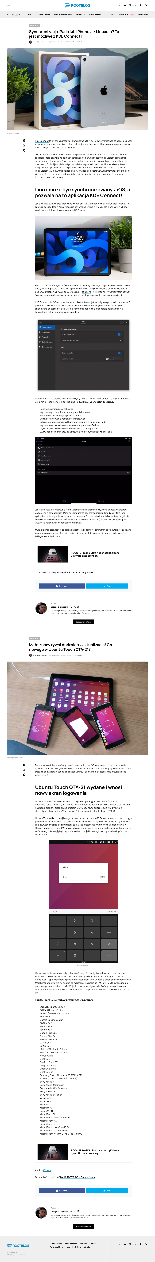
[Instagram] (130, 5)
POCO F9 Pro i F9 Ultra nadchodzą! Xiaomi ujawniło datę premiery (95, 554)
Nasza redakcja (71, 1244)
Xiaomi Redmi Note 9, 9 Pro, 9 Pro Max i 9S (61, 1133)
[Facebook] (146, 5)
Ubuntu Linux (72, 804)
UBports (47, 1170)
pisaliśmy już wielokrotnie (89, 154)
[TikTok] (120, 5)
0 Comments (78, 42)
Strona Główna (56, 1244)
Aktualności (34, 25)
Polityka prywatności (81, 1247)
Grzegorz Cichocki (59, 607)
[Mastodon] (141, 5)
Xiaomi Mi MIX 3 (47, 1110)
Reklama (83, 1244)
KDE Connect (42, 140)
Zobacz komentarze (83, 622)
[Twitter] (135, 5)
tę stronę (86, 291)
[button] (8, 5)
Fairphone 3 (46, 1029)
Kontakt (92, 1244)
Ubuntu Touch (82, 771)
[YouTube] (125, 5)
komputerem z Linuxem (113, 157)
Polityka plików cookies (60, 1247)
